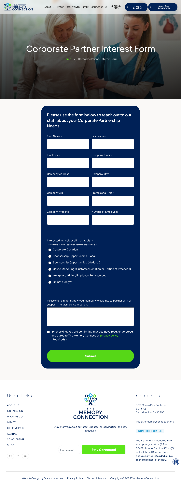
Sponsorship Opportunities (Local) (75, 256)
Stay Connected (103, 450)
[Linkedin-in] (25, 456)
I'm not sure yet (62, 282)
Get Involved (73, 7)
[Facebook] (10, 456)
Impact (60, 7)
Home (67, 59)
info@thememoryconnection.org (155, 421)
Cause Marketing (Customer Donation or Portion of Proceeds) (92, 269)
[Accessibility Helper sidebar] (176, 461)
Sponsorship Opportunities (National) (76, 262)
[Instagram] (18, 456)
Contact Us (97, 7)
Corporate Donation (65, 249)
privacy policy (109, 335)
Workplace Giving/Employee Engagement (79, 275)
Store (86, 7)
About (48, 7)
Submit (90, 356)
